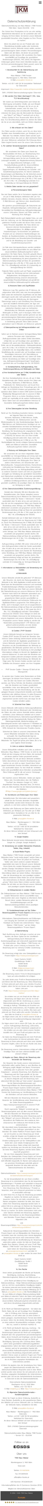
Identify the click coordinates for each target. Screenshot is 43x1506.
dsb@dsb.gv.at (15, 1389)
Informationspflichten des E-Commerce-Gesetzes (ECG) (22, 1485)
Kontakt (21, 1498)
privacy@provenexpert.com (17, 1251)
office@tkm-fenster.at (21, 1477)
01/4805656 (24, 1470)
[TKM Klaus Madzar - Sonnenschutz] (21, 12)
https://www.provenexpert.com (27, 956)
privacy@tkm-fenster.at (24, 80)
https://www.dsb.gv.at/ (33, 1389)
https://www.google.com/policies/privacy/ (22, 791)
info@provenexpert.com (26, 968)
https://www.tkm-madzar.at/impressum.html (26, 89)
